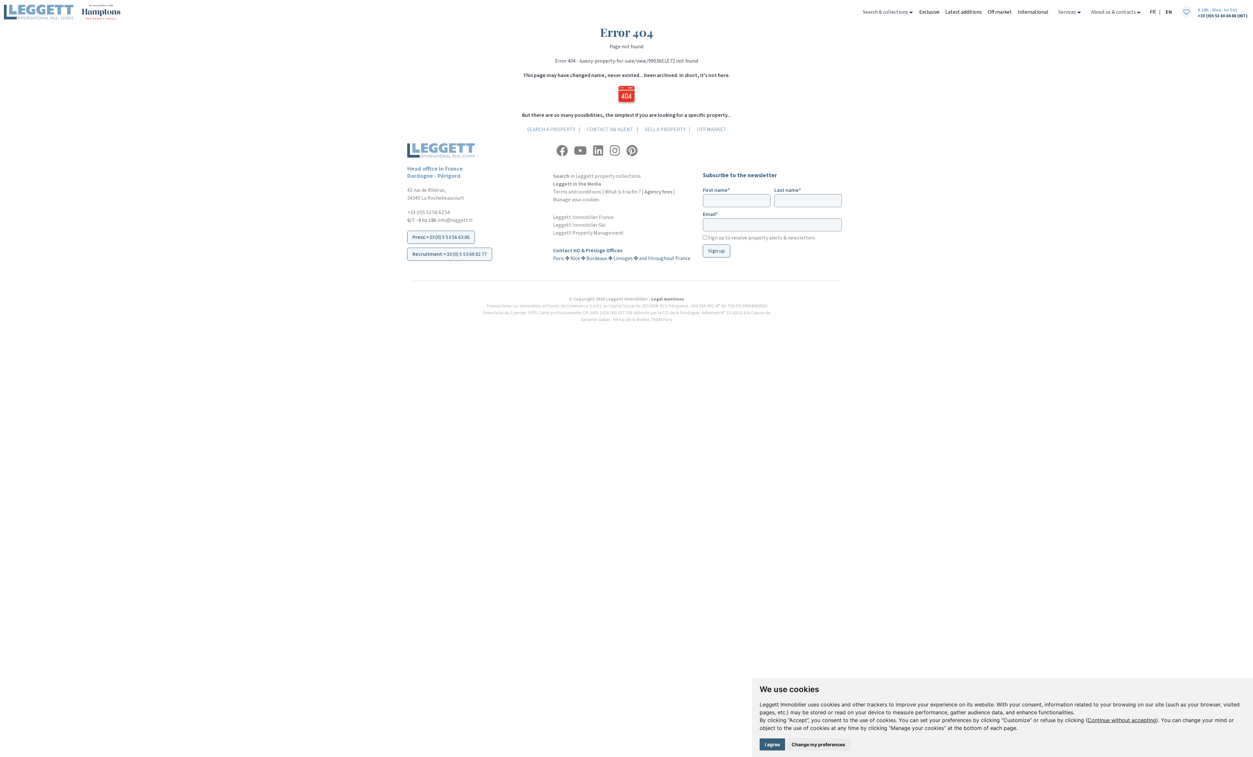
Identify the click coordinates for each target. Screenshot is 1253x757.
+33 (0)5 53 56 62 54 (428, 212)
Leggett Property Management (588, 233)
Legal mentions (667, 299)
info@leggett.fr (455, 220)
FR (1153, 12)
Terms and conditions (577, 191)
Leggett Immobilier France (583, 217)
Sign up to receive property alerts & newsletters (761, 238)
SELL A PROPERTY (665, 129)
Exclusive (929, 12)
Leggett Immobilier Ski (579, 225)
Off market (1000, 12)
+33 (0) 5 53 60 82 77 (465, 254)
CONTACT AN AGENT (610, 129)
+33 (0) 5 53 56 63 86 (448, 237)
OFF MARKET (711, 129)
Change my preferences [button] (818, 744)
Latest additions (963, 12)
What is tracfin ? (623, 191)
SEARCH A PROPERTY (551, 129)
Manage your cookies (576, 199)
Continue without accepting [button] (1122, 720)
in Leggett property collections (597, 176)
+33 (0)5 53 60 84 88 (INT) (1222, 16)
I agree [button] (772, 744)
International (1033, 12)
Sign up (716, 251)
